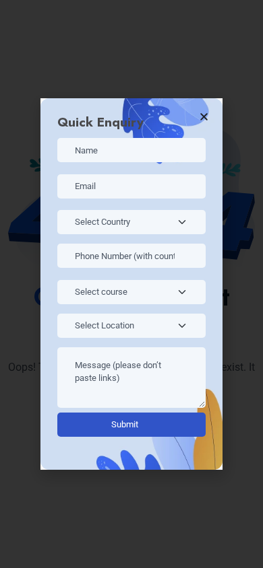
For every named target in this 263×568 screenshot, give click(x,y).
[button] (204, 117)
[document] (131, 284)
